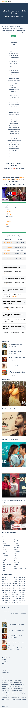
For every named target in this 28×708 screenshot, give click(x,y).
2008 (20, 581)
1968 (13, 592)
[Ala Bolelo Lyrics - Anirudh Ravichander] (14, 393)
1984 (6, 589)
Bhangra (16, 540)
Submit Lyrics (23, 613)
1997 (9, 585)
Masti (15, 555)
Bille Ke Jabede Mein (8, 242)
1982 (13, 589)
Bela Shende (8, 214)
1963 (6, 594)
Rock (4, 566)
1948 (9, 598)
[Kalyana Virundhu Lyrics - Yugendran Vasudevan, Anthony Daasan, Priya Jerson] (4, 372)
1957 (3, 596)
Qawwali (16, 562)
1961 (13, 594)
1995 (16, 585)
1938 (20, 600)
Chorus (18, 256)
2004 (9, 583)
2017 (13, 579)
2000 (23, 583)
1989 (13, 587)
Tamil (11, 688)
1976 (9, 591)
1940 (13, 600)
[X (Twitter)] (4, 607)
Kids (4, 553)
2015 (20, 579)
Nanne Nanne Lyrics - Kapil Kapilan (10, 470)
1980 (20, 589)
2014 (23, 579)
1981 (16, 589)
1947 (13, 598)
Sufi (4, 570)
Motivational (6, 557)
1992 (3, 587)
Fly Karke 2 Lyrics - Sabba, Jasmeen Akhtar (15, 636)
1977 (6, 591)
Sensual (5, 568)
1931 (20, 602)
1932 (16, 602)
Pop (4, 562)
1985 (3, 589)
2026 (6, 577)
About (5, 611)
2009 (16, 581)
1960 (16, 594)
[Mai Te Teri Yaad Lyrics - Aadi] (4, 366)
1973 (20, 591)
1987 (20, 587)
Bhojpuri (9, 690)
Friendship (17, 547)
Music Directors (6, 657)
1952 (20, 596)
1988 (16, 587)
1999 (3, 585)
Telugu (3, 688)
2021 (23, 577)
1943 (3, 600)
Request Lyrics (14, 613)
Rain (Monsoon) (7, 564)
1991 (6, 587)
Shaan (22, 256)
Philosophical (6, 561)
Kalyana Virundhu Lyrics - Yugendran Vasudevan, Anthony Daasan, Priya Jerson (17, 372)
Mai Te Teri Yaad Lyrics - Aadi (16, 365)
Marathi (4, 690)
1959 (20, 594)
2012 (6, 581)
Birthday (5, 542)
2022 (20, 577)
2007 (23, 581)
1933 (13, 602)
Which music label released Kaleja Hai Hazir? (12, 315)
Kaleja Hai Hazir (8, 250)
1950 (3, 598)
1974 (16, 591)
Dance (4, 543)
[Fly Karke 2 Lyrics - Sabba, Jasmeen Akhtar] (4, 359)
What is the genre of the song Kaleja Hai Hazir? (13, 327)
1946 (16, 598)
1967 (16, 592)
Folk (4, 547)
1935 (6, 602)
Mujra (7, 224)
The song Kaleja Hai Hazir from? (12, 267)
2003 (13, 583)
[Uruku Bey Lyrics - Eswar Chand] (14, 517)
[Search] (25, 1)
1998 (6, 585)
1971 (3, 592)
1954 (13, 596)
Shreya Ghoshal (20, 258)
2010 (13, 581)
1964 (3, 594)
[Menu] (23, 1)
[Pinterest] (8, 607)
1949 (6, 598)
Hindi (7, 688)
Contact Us (23, 611)
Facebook (21, 177)
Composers (5, 661)
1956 (6, 596)
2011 (9, 581)
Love (15, 553)
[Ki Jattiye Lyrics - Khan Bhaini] (4, 345)
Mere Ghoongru (8, 247)
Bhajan (5, 540)
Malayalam (21, 686)
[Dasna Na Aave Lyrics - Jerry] (4, 352)
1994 (20, 585)
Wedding (5, 555)
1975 (13, 591)
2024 (13, 577)
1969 (9, 592)
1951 (23, 596)
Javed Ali (23, 247)
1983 (9, 589)
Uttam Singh (8, 218)
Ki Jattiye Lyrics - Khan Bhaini (15, 344)
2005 (6, 583)
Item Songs (17, 551)
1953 (16, 596)
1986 (23, 587)
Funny (4, 549)
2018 (9, 579)
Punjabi (15, 688)
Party (4, 559)
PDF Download (19, 168)
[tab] (13, 36)
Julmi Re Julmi (7, 258)
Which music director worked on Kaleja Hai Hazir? (12, 302)
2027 (3, 577)
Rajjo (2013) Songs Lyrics (14, 236)
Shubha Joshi (20, 245)
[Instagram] (6, 607)
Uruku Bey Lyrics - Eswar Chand (9, 532)
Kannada (20, 688)
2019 (6, 579)
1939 (16, 600)
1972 (23, 591)
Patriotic (16, 559)
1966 (20, 592)
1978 (3, 591)
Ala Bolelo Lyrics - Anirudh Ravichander (11, 408)
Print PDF (9, 168)
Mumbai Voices (20, 242)
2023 (16, 577)
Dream (16, 543)
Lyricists (4, 663)
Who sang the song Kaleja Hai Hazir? (13, 278)
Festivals (16, 545)
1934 (9, 602)
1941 (9, 600)
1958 (23, 594)
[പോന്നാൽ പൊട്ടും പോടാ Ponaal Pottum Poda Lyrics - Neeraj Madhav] (14, 485)
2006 (3, 583)
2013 (3, 581)
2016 (16, 579)
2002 (16, 583)
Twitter (10, 179)
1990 (9, 587)
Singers (4, 659)
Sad (15, 566)
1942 (6, 600)
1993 (23, 585)
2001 (20, 583)
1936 (3, 602)
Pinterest (4, 179)
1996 (13, 585)
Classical (16, 542)
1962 (9, 594)
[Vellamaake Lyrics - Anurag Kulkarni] (14, 424)
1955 (9, 596)
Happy (16, 549)
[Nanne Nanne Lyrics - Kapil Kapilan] (14, 454)
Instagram (17, 179)
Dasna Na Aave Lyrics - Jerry (15, 351)
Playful (16, 561)
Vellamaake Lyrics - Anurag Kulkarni (10, 439)
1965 (23, 592)
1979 (23, 589)
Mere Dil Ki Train (8, 256)
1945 (20, 598)
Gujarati (16, 690)
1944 (23, 598)
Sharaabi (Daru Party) (20, 568)
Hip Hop (5, 551)
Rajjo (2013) (8, 211)
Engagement (6, 545)
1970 (6, 592)
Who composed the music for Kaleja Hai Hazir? (13, 290)
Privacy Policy (15, 611)
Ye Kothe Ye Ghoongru (7, 245)
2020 (3, 579)
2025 (9, 577)
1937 (23, 600)
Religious (16, 564)
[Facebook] (2, 607)
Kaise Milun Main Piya (8, 253)
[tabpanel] (14, 97)
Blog (9, 611)
